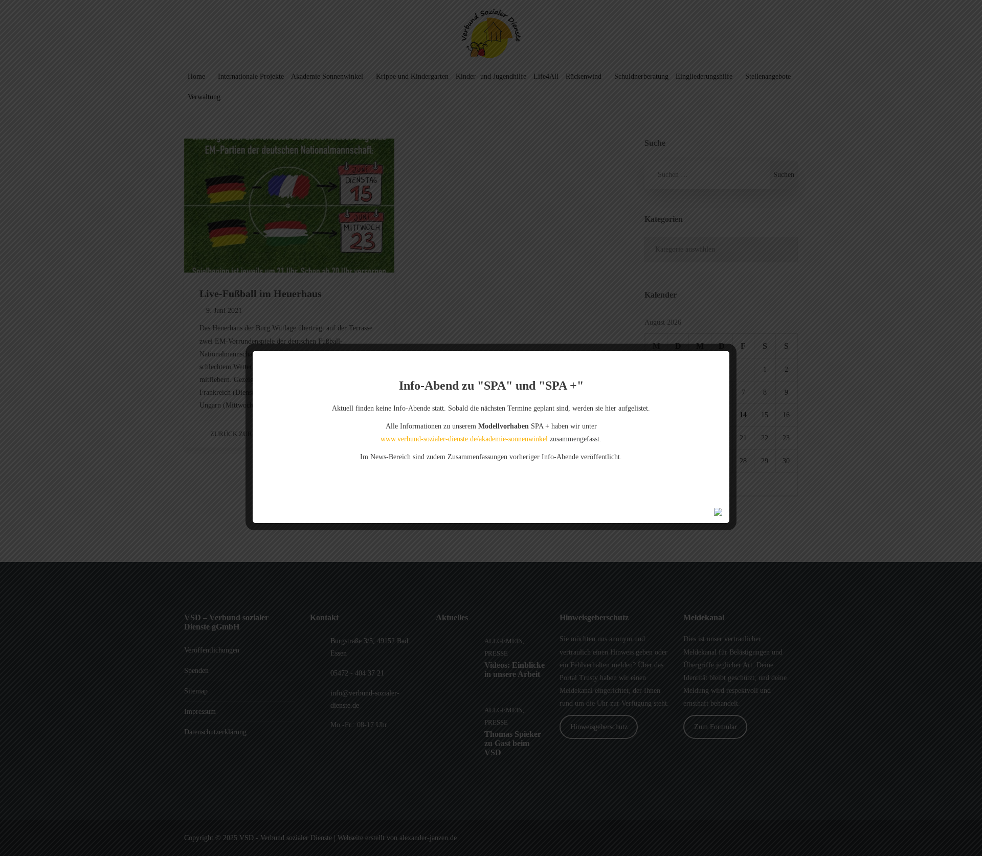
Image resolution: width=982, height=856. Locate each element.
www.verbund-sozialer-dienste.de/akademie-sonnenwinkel (464, 439)
